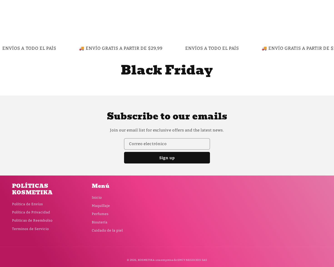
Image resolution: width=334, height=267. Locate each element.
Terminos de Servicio (30, 229)
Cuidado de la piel (107, 230)
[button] (17, 15)
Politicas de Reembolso (32, 220)
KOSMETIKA (146, 260)
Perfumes (100, 214)
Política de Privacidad (31, 212)
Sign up (166, 158)
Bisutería (99, 222)
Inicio (97, 197)
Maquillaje (101, 206)
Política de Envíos (27, 204)
